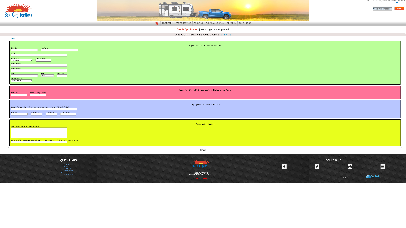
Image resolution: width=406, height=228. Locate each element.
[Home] (157, 23)
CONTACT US (68, 174)
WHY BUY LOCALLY (68, 172)
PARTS (68, 169)
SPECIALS (68, 167)
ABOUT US (68, 170)
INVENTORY (68, 165)
